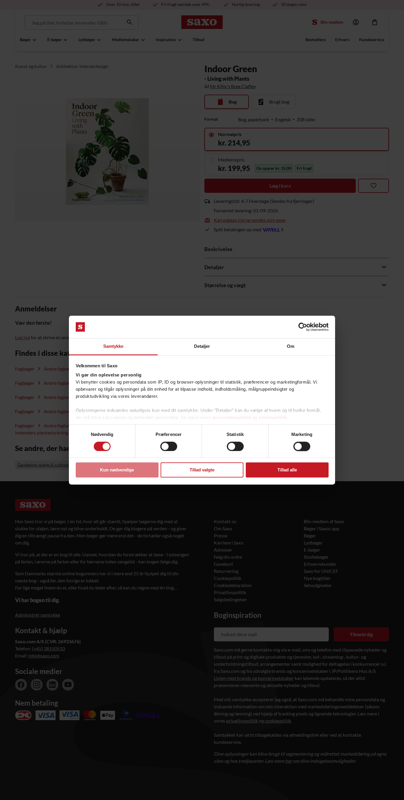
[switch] (168, 446)
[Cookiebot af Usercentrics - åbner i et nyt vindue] (303, 326)
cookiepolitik (272, 417)
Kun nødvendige (117, 470)
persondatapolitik (231, 417)
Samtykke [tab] (113, 346)
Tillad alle (287, 470)
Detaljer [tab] (202, 346)
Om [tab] (290, 346)
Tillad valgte (202, 470)
